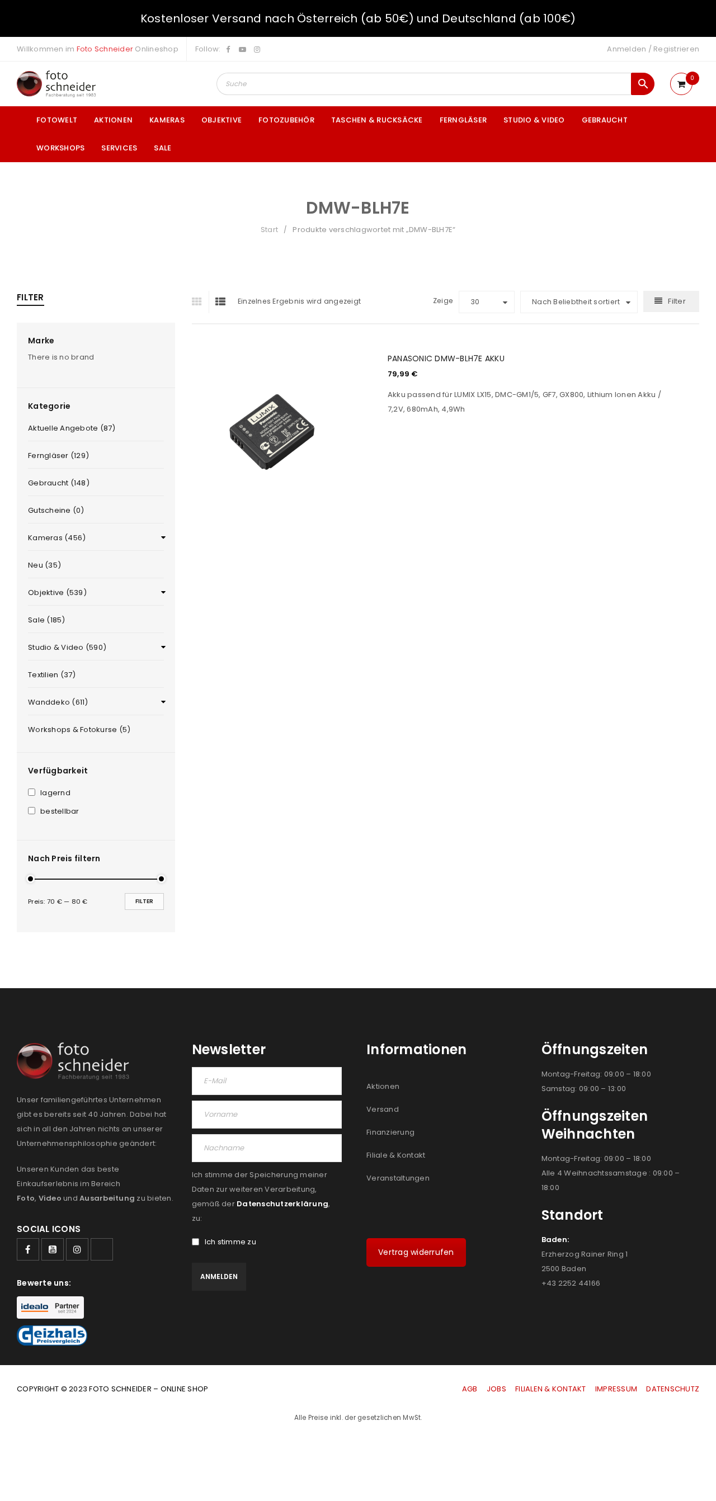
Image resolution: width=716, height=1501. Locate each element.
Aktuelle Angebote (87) (72, 428)
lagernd (55, 793)
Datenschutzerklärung (282, 1203)
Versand (382, 1109)
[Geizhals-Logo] (52, 1335)
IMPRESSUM (616, 1389)
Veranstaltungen (398, 1178)
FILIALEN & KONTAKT (550, 1389)
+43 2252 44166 (571, 1283)
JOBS (496, 1389)
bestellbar (59, 811)
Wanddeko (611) (58, 702)
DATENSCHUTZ (672, 1389)
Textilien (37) (52, 674)
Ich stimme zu (230, 1242)
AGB (470, 1389)
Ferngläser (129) (58, 455)
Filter (144, 901)
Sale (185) (46, 620)
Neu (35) (44, 565)
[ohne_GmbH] (76, 1061)
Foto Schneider (105, 49)
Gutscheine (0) (56, 510)
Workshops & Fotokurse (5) (79, 729)
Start (269, 229)
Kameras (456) (57, 537)
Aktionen (382, 1086)
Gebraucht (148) (59, 483)
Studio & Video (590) (67, 647)
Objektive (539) (57, 592)
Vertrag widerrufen (416, 1252)
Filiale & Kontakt (395, 1155)
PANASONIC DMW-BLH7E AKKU (446, 358)
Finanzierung (390, 1132)
